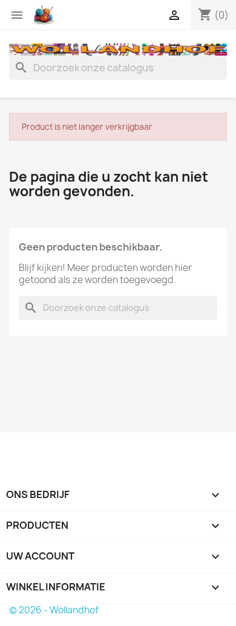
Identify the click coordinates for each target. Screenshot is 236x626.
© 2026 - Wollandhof (54, 610)
